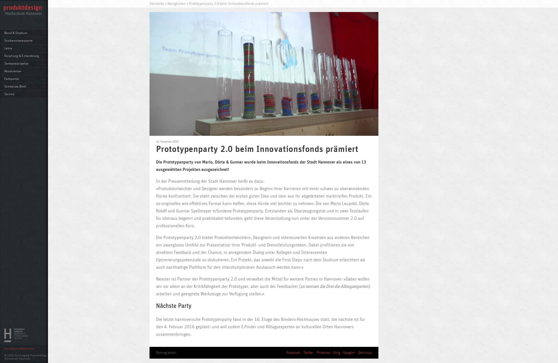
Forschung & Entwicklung (21, 56)
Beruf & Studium (15, 33)
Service (9, 94)
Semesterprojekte (16, 63)
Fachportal (11, 79)
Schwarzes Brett (15, 86)
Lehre (8, 48)
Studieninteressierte (18, 40)
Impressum (10, 348)
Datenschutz (27, 348)
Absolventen (12, 71)
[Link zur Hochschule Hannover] (16, 341)
